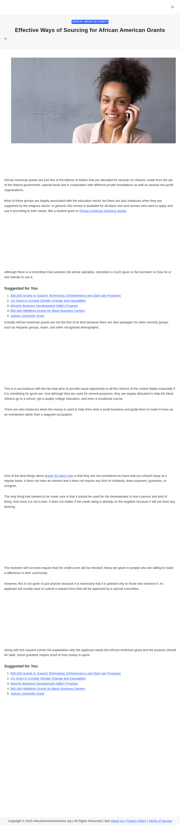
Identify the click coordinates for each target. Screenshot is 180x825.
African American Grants (90, 22)
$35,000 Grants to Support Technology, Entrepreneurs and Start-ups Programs (66, 295)
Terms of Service (160, 821)
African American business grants (102, 211)
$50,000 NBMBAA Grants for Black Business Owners (48, 310)
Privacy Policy (136, 821)
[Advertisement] (90, 243)
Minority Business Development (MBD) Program (44, 306)
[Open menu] (172, 7)
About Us (117, 821)
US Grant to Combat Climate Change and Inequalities (48, 300)
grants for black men (59, 476)
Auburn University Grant (27, 316)
